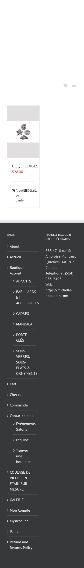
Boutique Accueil (17, 270)
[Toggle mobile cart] (65, 85)
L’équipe (22, 439)
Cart (13, 384)
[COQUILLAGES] (23, 132)
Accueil (15, 257)
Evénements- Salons (25, 426)
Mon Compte (20, 510)
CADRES (22, 313)
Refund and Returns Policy (21, 545)
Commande (19, 405)
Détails (31, 190)
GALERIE (17, 499)
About (14, 246)
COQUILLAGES (25, 166)
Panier (15, 531)
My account (19, 520)
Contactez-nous (22, 415)
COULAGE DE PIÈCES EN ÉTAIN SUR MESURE (20, 480)
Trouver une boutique (23, 456)
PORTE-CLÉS (22, 337)
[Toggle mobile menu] (74, 85)
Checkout (17, 394)
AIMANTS (23, 281)
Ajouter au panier (19, 195)
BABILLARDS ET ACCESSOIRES (25, 297)
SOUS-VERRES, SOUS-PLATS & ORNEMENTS (25, 362)
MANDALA (24, 324)
